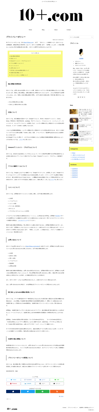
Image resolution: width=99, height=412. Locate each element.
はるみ (81, 58)
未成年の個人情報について (17, 72)
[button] (92, 37)
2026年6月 (75, 168)
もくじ (33, 53)
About (73, 153)
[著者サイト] (13, 391)
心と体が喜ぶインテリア (78, 159)
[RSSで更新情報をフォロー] (57, 391)
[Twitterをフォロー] (28, 391)
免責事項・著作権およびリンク (86, 407)
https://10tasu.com (28, 42)
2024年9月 (75, 170)
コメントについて (15, 65)
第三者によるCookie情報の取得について (20, 70)
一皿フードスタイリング (78, 155)
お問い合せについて (15, 68)
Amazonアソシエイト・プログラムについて (21, 60)
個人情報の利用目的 (15, 56)
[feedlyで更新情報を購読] (42, 391)
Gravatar (57, 215)
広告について (14, 58)
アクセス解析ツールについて (17, 63)
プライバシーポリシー (73, 407)
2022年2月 (75, 175)
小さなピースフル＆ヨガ (78, 157)
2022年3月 (75, 173)
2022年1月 (75, 177)
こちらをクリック (22, 220)
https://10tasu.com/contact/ (32, 246)
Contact (64, 407)
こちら (20, 139)
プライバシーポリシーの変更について (19, 75)
